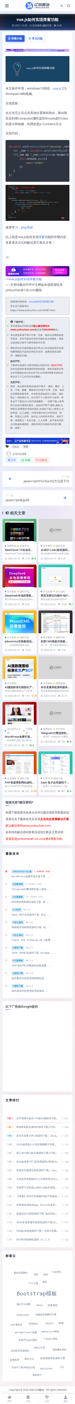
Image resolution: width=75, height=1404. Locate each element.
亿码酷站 (39, 1389)
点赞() (43, 460)
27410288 (19, 454)
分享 (13, 460)
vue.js (57, 88)
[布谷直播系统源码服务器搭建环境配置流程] (55, 667)
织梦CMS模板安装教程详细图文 (54, 643)
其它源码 (60, 591)
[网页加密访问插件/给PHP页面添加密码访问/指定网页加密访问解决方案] (55, 576)
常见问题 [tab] (37, 38)
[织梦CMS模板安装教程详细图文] (55, 621)
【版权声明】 (56, 365)
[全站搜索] (68, 6)
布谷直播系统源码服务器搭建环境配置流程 (54, 688)
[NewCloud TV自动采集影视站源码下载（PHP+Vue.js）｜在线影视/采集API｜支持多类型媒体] (19, 530)
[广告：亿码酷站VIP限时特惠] (37, 50)
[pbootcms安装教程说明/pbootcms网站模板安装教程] (19, 621)
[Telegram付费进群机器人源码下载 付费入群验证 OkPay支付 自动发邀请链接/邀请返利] (55, 713)
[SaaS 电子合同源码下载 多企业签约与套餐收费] (55, 762)
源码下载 (24, 778)
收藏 (27, 460)
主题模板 (29, 730)
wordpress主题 (14, 730)
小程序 (46, 778)
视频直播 (60, 683)
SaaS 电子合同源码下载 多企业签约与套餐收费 (55, 784)
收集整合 (24, 545)
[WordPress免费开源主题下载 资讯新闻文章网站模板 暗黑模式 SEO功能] (19, 713)
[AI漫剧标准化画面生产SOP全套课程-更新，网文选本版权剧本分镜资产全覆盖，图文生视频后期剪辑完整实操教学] (19, 667)
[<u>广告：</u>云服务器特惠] (37, 440)
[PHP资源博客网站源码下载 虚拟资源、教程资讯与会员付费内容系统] (19, 762)
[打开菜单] (7, 6)
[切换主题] (61, 6)
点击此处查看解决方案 (54, 819)
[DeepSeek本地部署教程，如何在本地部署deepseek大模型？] (19, 576)
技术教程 (37, 25)
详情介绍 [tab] (16, 38)
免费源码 (11, 545)
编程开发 (47, 25)
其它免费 (47, 591)
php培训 (27, 227)
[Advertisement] (37, 1050)
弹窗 (41, 237)
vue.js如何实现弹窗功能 (25, 279)
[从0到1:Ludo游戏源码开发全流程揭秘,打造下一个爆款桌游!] (55, 530)
